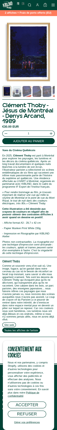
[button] (29, 5)
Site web (9, 325)
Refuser (27, 414)
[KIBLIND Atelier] (8, 5)
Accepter (27, 404)
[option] (23, 3)
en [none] (23, 3)
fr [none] (18, 3)
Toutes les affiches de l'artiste (21, 330)
